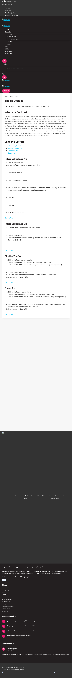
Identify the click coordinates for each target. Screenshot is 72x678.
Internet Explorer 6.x (15, 148)
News (7, 46)
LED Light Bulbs (12, 36)
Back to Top (9, 218)
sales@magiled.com (11, 648)
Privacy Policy (5, 604)
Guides (7, 49)
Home (7, 29)
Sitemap (17, 496)
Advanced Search (42, 496)
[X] (5, 580)
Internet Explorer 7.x (15, 146)
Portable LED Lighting (14, 39)
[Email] (2, 580)
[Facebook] (3, 580)
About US (8, 44)
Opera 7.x (11, 153)
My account (8, 53)
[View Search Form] (4, 61)
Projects (7, 8)
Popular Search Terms (29, 496)
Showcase (8, 10)
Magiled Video (6, 608)
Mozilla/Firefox (13, 151)
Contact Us (8, 51)
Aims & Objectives (10, 13)
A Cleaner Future (6, 601)
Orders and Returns (54, 496)
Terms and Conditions (11, 15)
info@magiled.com (11, 650)
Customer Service (55, 498)
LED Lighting (9, 41)
